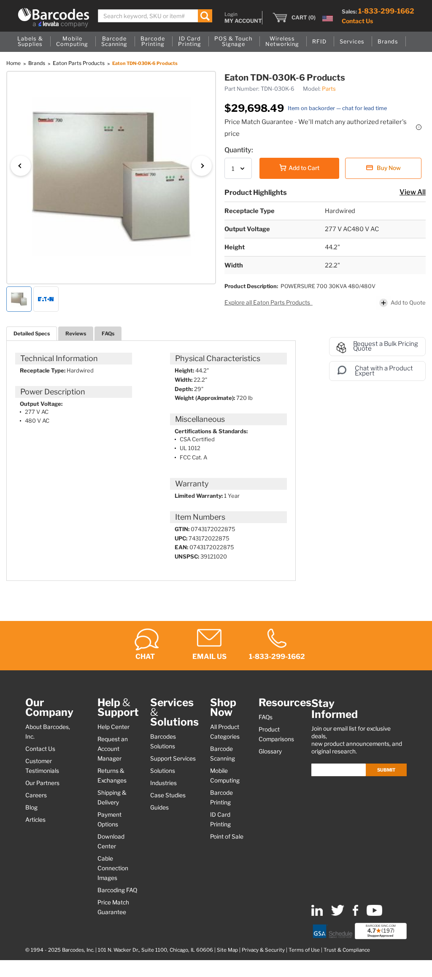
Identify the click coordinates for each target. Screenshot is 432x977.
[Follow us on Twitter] (337, 914)
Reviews (75, 333)
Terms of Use (304, 950)
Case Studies (168, 795)
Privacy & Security (263, 950)
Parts (329, 88)
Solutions (162, 770)
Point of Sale (226, 836)
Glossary (270, 751)
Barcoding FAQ (117, 890)
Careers (36, 795)
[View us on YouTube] (374, 914)
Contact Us (357, 20)
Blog (31, 807)
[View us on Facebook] (355, 914)
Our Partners (42, 783)
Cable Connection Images (112, 868)
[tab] (31, 333)
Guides (159, 807)
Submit (386, 770)
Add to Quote (408, 302)
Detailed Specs (32, 333)
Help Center (113, 726)
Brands (37, 63)
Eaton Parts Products (79, 63)
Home (14, 63)
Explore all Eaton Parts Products (267, 302)
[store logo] (53, 18)
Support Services (173, 758)
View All (413, 192)
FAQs (108, 333)
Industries (163, 783)
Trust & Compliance (347, 950)
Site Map (227, 950)
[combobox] (155, 15)
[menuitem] (30, 42)
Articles (35, 819)
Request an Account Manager (112, 749)
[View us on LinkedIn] (317, 914)
